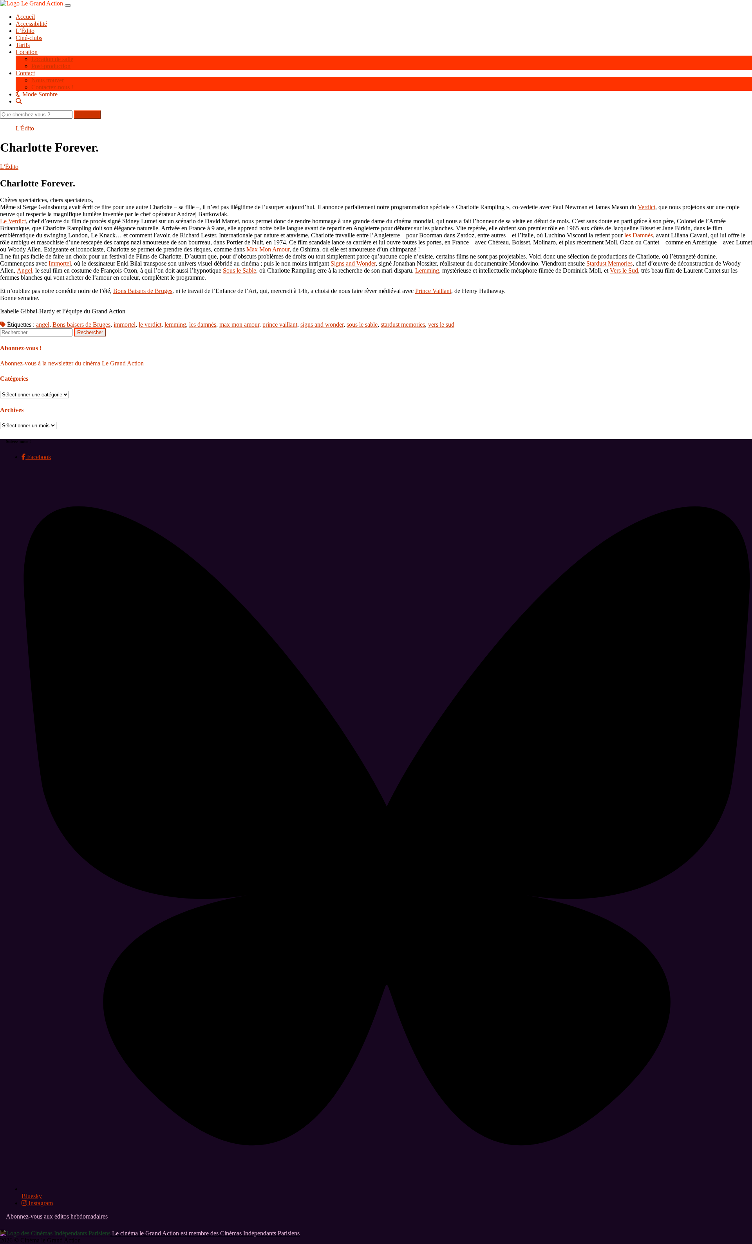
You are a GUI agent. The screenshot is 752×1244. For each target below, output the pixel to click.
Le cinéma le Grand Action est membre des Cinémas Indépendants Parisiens (205, 1233)
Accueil (25, 16)
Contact (25, 73)
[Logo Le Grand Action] (32, 3)
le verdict (150, 324)
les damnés (202, 324)
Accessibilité (31, 23)
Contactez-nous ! (52, 87)
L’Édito (25, 30)
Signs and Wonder (353, 263)
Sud (633, 270)
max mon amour (239, 324)
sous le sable (362, 324)
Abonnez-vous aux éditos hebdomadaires (57, 1216)
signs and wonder (321, 324)
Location (27, 52)
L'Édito (25, 128)
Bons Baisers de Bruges (142, 290)
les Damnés (638, 235)
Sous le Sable (239, 270)
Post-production (50, 66)
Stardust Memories (609, 263)
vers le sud (441, 324)
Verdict (646, 207)
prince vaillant (279, 324)
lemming (175, 324)
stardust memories (403, 324)
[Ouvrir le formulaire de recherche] (384, 101)
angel (42, 324)
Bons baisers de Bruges (81, 324)
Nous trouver (47, 80)
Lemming (427, 270)
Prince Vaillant (433, 290)
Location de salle (52, 59)
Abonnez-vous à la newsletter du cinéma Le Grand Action (72, 363)
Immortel (60, 263)
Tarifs (23, 45)
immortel (125, 324)
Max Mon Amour (267, 249)
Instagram (40, 1203)
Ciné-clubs (29, 37)
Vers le (618, 270)
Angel (24, 270)
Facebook (38, 457)
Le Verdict (13, 221)
